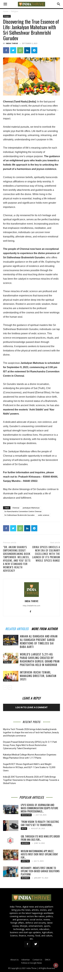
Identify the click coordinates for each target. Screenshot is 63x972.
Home (5, 11)
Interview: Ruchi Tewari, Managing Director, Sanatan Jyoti (38, 675)
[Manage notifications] (55, 965)
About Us (14, 959)
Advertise (25, 959)
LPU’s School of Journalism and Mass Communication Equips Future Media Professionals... (39, 808)
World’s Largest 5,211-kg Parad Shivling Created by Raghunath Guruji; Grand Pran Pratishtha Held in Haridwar (39, 659)
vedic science (43, 515)
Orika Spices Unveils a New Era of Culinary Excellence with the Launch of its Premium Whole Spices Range (46, 553)
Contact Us (37, 959)
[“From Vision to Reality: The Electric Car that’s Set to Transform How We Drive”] (10, 825)
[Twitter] (13, 50)
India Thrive (12, 43)
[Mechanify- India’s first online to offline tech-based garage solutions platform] (10, 871)
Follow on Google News (31, 963)
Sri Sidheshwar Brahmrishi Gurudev (19, 515)
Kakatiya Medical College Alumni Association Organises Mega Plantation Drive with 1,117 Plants (29, 756)
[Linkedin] (27, 50)
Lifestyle (25, 861)
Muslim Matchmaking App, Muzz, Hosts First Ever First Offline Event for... (39, 854)
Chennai (15, 508)
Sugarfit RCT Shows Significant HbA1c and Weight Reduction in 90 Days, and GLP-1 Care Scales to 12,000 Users (29, 767)
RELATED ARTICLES (16, 628)
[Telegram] (34, 50)
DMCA (47, 959)
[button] (5, 4)
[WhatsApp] (20, 50)
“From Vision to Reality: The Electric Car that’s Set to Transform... (40, 823)
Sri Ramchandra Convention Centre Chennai (22, 511)
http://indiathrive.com (31, 606)
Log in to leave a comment (31, 707)
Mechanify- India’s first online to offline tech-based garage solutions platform (40, 871)
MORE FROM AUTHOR (44, 628)
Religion (14, 11)
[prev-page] (5, 687)
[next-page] (10, 687)
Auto (24, 828)
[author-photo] (31, 597)
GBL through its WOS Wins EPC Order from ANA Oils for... (40, 838)
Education (26, 815)
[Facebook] (6, 50)
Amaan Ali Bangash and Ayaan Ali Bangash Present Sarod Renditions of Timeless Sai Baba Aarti (38, 641)
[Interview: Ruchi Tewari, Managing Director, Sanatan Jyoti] (10, 676)
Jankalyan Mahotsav (31, 508)
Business (25, 843)
